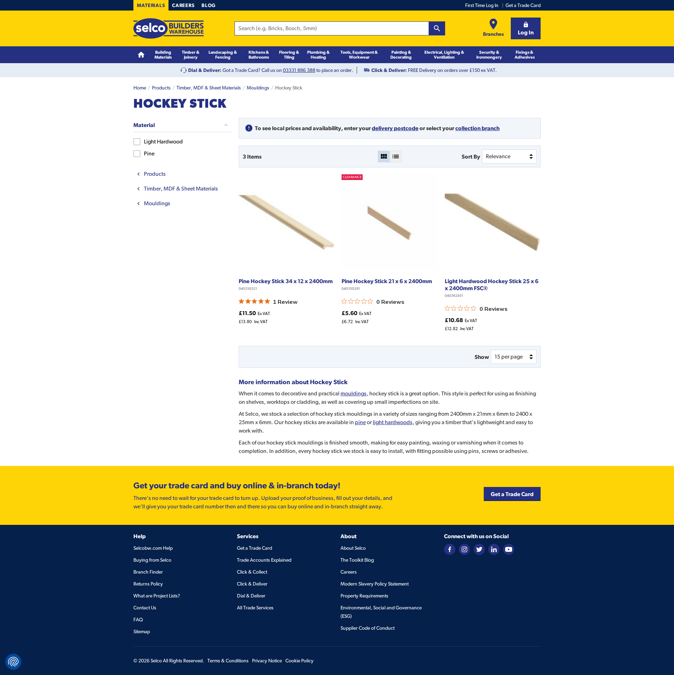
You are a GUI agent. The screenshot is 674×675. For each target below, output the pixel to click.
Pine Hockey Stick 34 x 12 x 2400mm (286, 281)
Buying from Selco (152, 560)
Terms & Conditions (228, 660)
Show (482, 357)
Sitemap (141, 631)
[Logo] (168, 28)
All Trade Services (255, 607)
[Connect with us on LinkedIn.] (494, 549)
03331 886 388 (299, 70)
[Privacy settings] (13, 662)
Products (161, 88)
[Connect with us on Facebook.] (449, 549)
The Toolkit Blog (357, 560)
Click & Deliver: (389, 70)
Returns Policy (148, 584)
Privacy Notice (267, 660)
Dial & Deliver (251, 596)
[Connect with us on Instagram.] (464, 549)
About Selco (353, 548)
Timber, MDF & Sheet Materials (209, 88)
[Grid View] (384, 156)
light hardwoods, (393, 422)
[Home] (141, 55)
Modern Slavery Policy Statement (375, 584)
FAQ (138, 619)
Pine (149, 153)
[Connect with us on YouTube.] (508, 549)
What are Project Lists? (156, 596)
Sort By (471, 156)
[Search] (437, 28)
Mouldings (258, 88)
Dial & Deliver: (205, 70)
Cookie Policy (299, 660)
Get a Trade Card (523, 5)
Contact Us (144, 607)
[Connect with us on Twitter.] (479, 549)
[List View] (396, 156)
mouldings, (354, 393)
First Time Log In (481, 5)
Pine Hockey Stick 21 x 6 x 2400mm (387, 281)
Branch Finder (148, 572)
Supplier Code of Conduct (368, 628)
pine (360, 422)
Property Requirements (364, 596)
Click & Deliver (252, 584)
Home (139, 88)
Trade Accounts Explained (264, 560)
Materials (151, 5)
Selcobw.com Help (153, 548)
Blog (208, 5)
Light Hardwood (163, 141)
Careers (183, 5)
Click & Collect (252, 572)
